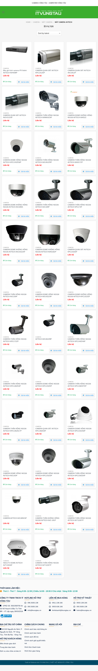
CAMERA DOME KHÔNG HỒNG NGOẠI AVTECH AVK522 (80, 116)
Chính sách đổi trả (31, 637)
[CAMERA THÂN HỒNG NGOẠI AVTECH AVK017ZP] (81, 146)
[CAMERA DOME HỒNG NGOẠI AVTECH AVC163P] (17, 459)
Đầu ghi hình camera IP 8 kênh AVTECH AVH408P (15, 71)
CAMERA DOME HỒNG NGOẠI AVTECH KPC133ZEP (47, 385)
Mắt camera (47, 22)
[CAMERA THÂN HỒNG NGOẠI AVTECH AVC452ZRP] (49, 146)
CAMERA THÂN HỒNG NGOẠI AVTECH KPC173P (79, 206)
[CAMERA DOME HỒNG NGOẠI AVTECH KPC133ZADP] (81, 415)
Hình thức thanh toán (32, 647)
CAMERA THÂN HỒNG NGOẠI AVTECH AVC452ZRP (47, 161)
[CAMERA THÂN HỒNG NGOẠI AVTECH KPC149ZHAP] (81, 325)
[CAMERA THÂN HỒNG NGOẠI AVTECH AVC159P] (17, 280)
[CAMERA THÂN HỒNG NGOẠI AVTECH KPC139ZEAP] (81, 459)
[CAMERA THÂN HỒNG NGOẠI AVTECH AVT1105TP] (81, 504)
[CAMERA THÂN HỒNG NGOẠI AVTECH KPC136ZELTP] (17, 415)
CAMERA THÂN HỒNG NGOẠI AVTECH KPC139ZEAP (79, 474)
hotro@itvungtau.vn (84, 610)
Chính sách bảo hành (32, 633)
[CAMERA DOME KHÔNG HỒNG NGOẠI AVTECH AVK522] (81, 101)
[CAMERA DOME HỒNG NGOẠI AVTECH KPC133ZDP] (49, 456)
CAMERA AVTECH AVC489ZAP (15, 518)
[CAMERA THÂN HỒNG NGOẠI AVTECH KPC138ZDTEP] (81, 370)
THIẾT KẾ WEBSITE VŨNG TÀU (61, 662)
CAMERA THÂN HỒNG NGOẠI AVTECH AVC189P (47, 206)
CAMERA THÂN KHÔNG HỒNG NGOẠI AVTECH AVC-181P (47, 519)
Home (28, 22)
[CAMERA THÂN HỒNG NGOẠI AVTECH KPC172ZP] (17, 325)
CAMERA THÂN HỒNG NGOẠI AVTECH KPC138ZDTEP (79, 385)
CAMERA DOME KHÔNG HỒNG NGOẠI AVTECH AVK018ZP (47, 251)
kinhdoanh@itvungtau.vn (61, 610)
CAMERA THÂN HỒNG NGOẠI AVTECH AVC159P (14, 295)
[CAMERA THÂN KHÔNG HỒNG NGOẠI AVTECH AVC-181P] (49, 499)
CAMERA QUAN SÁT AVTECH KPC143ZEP (79, 251)
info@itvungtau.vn (34, 610)
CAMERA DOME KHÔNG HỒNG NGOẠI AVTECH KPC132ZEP (80, 295)
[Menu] (3, 12)
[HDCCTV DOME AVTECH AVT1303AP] (17, 549)
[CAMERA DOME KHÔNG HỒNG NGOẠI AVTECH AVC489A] (17, 191)
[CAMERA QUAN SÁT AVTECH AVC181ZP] (81, 56)
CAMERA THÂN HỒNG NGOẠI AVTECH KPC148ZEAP (14, 385)
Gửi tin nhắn (25, 82)
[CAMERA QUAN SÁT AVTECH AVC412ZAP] (17, 101)
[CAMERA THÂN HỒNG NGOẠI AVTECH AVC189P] (49, 191)
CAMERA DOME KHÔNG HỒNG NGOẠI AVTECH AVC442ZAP (15, 251)
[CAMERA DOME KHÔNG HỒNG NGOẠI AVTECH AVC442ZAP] (17, 233)
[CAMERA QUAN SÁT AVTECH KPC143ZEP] (81, 236)
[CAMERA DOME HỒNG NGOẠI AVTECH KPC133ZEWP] (17, 146)
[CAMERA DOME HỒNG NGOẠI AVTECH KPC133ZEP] (49, 366)
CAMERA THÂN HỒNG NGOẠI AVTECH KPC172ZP (14, 340)
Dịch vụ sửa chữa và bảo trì (10, 651)
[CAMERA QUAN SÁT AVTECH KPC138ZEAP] (49, 415)
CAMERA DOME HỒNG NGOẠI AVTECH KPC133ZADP (79, 430)
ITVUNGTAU (44, 662)
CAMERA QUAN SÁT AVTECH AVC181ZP (79, 71)
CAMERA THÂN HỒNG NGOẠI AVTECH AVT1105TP (79, 519)
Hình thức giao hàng (32, 651)
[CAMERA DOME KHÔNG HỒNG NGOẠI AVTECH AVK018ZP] (49, 236)
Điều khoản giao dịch (8, 643)
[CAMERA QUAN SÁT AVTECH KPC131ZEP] (49, 56)
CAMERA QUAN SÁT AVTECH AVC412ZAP (14, 116)
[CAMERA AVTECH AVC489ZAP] (17, 499)
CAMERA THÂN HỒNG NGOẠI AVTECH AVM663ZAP (47, 116)
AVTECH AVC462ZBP (43, 339)
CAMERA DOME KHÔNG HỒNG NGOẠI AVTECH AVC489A (15, 206)
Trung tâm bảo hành (7, 647)
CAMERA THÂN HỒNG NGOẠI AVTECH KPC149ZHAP (79, 340)
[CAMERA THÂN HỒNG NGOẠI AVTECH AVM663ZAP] (49, 101)
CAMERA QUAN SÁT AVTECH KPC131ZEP (46, 71)
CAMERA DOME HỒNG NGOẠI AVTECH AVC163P (15, 474)
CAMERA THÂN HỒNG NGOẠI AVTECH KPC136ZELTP (14, 430)
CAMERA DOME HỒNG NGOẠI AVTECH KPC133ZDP (47, 474)
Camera (36, 22)
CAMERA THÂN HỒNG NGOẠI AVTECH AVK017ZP (79, 161)
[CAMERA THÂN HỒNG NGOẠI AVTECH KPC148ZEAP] (17, 370)
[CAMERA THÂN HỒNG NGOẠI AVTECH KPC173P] (81, 191)
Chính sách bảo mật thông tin (35, 629)
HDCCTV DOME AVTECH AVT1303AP (12, 564)
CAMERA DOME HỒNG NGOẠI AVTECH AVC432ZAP (47, 295)
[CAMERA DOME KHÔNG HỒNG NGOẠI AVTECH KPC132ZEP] (81, 280)
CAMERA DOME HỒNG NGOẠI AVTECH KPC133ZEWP (15, 161)
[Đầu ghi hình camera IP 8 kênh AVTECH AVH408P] (17, 49)
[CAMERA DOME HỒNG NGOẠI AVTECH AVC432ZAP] (49, 280)
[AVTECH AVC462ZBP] (49, 320)
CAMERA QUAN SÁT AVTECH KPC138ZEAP (46, 430)
